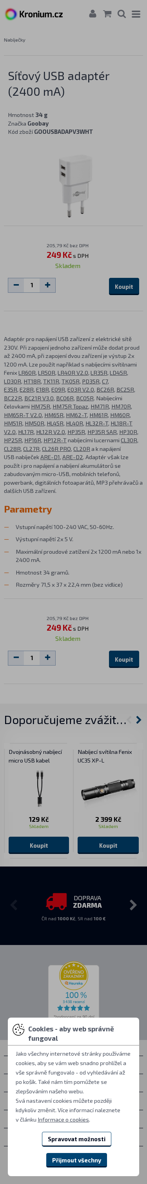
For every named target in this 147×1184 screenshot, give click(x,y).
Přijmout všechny (76, 1160)
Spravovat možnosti (76, 1138)
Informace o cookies (63, 1119)
